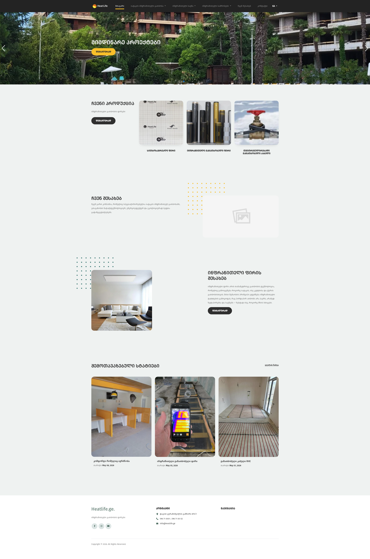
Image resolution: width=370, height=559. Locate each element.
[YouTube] (108, 526)
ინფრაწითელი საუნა (183, 6)
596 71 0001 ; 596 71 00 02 (171, 519)
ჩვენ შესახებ (244, 6)
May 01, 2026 (235, 465)
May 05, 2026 (172, 465)
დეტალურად (103, 51)
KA (273, 6)
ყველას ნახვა (272, 365)
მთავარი (119, 6)
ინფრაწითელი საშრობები (215, 6)
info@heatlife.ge (167, 523)
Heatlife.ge (103, 509)
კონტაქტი (263, 6)
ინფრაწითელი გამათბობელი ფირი (177, 461)
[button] (367, 48)
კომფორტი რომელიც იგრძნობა (112, 461)
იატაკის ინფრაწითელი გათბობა (147, 6)
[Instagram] (101, 526)
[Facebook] (94, 526)
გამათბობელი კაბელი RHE (236, 461)
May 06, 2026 (108, 465)
